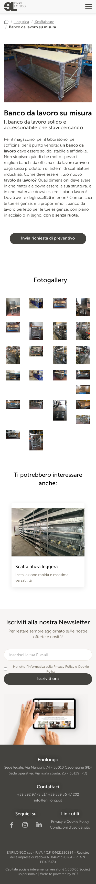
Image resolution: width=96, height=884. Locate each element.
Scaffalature (44, 22)
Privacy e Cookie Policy (70, 821)
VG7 (75, 874)
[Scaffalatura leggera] (48, 529)
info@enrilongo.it (48, 800)
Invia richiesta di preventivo (48, 238)
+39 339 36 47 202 (63, 794)
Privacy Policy (64, 667)
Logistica (21, 22)
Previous (14, 547)
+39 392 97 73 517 (32, 794)
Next (81, 547)
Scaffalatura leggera (36, 566)
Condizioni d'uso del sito (70, 827)
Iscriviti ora (48, 678)
